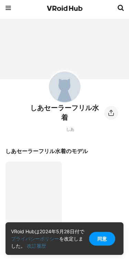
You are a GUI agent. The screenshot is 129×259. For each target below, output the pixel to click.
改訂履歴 (36, 246)
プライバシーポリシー (35, 239)
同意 (102, 239)
